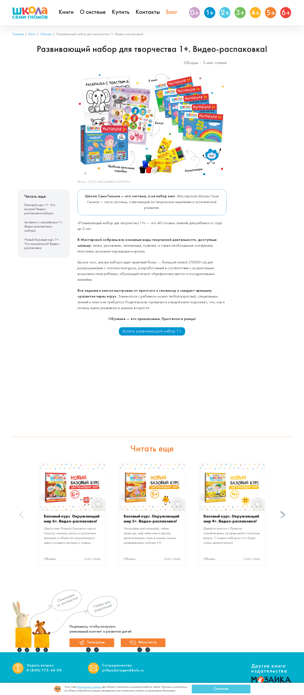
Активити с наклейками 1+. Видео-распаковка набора (43, 226)
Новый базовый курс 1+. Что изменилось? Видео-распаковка (42, 244)
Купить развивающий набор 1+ (152, 331)
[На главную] (30, 12)
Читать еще (152, 449)
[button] (282, 514)
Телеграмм (96, 642)
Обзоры (191, 63)
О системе (93, 12)
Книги (66, 12)
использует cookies (89, 687)
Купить (120, 12)
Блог (171, 12)
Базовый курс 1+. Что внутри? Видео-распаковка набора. (39, 209)
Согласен (221, 689)
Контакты (148, 12)
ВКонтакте (148, 642)
